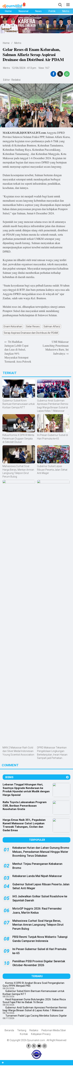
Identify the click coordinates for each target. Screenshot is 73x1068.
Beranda (9, 1030)
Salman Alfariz (52, 326)
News (38, 11)
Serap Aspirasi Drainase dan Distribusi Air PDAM (31, 332)
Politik (52, 11)
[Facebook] (28, 1046)
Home (8, 11)
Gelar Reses (33, 326)
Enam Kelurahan (13, 326)
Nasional (23, 11)
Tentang (21, 1030)
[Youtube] (39, 1046)
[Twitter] (34, 1046)
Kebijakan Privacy (41, 1034)
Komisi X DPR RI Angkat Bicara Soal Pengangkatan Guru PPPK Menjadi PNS (33, 984)
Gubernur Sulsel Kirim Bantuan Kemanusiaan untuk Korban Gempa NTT (33, 992)
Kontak (24, 1034)
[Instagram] (44, 1046)
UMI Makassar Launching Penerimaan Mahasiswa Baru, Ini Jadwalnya (56, 347)
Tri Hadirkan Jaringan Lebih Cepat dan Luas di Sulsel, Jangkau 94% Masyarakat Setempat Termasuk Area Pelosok (17, 351)
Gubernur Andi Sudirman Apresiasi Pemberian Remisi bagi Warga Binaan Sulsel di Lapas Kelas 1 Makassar (35, 1009)
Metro (65, 11)
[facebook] (53, 74)
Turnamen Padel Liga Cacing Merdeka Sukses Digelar (36, 1015)
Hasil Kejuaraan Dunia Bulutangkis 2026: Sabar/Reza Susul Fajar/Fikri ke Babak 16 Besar (34, 1001)
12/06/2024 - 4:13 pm (24, 67)
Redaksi (16, 79)
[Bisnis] (67, 777)
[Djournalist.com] (14, 7)
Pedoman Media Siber (53, 1030)
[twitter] (60, 74)
